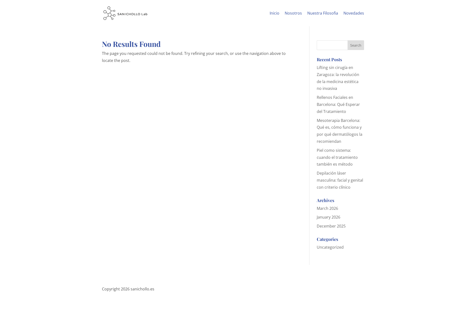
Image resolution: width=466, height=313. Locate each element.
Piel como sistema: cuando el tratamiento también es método (337, 157)
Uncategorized (330, 247)
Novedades (353, 13)
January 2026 (328, 217)
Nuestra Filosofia (322, 13)
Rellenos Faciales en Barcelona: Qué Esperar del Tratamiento (338, 104)
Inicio (274, 13)
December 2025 (331, 226)
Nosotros (293, 13)
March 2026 (327, 208)
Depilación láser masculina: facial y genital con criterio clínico (340, 180)
